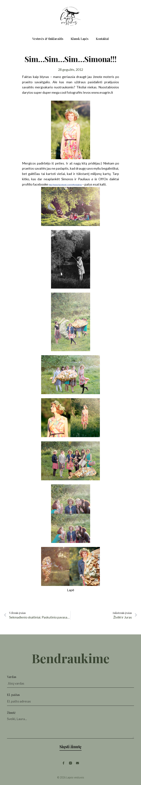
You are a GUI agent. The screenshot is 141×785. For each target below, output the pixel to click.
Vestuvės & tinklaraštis (47, 39)
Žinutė (11, 713)
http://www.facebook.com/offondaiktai (65, 185)
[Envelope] (77, 763)
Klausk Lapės (79, 39)
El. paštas (13, 695)
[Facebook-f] (63, 763)
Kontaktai (102, 39)
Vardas (11, 677)
